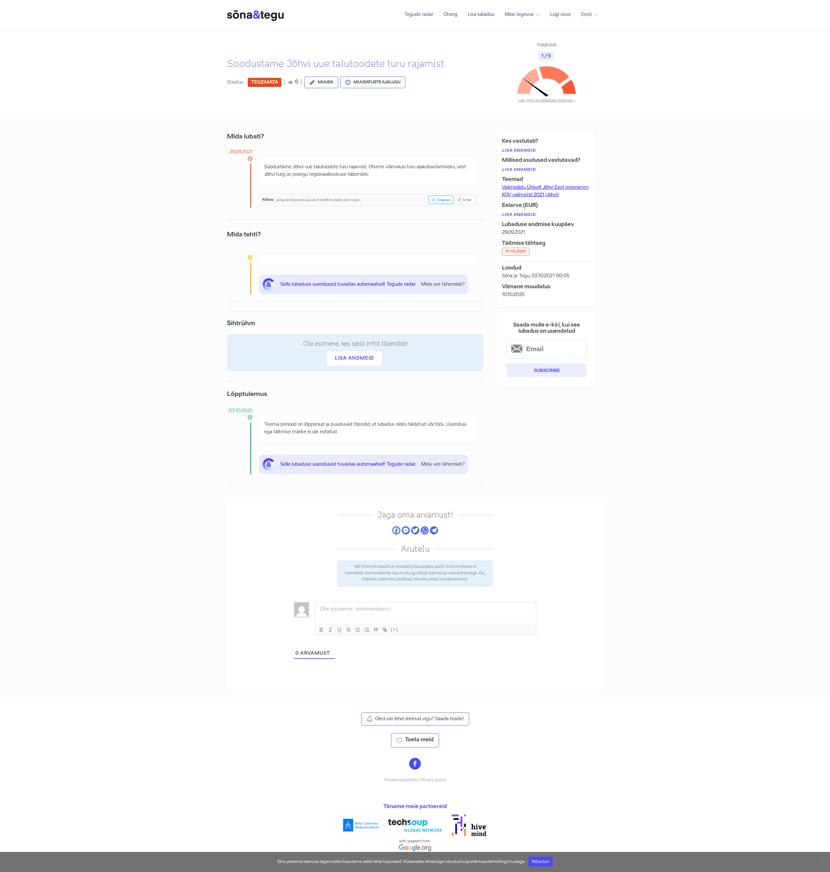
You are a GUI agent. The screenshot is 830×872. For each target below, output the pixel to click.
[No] (822, 862)
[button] (321, 82)
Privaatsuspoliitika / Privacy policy (415, 780)
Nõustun (541, 861)
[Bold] (321, 630)
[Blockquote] (375, 630)
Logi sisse (560, 14)
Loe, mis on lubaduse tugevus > (546, 100)
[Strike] (348, 630)
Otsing (450, 14)
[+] (394, 629)
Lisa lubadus (481, 14)
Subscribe (547, 370)
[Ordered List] (357, 630)
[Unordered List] (366, 630)
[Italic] (330, 630)
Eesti (586, 14)
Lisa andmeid (354, 358)
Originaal (443, 200)
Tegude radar (418, 14)
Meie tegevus (519, 14)
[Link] (384, 630)
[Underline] (339, 630)
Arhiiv (467, 200)
